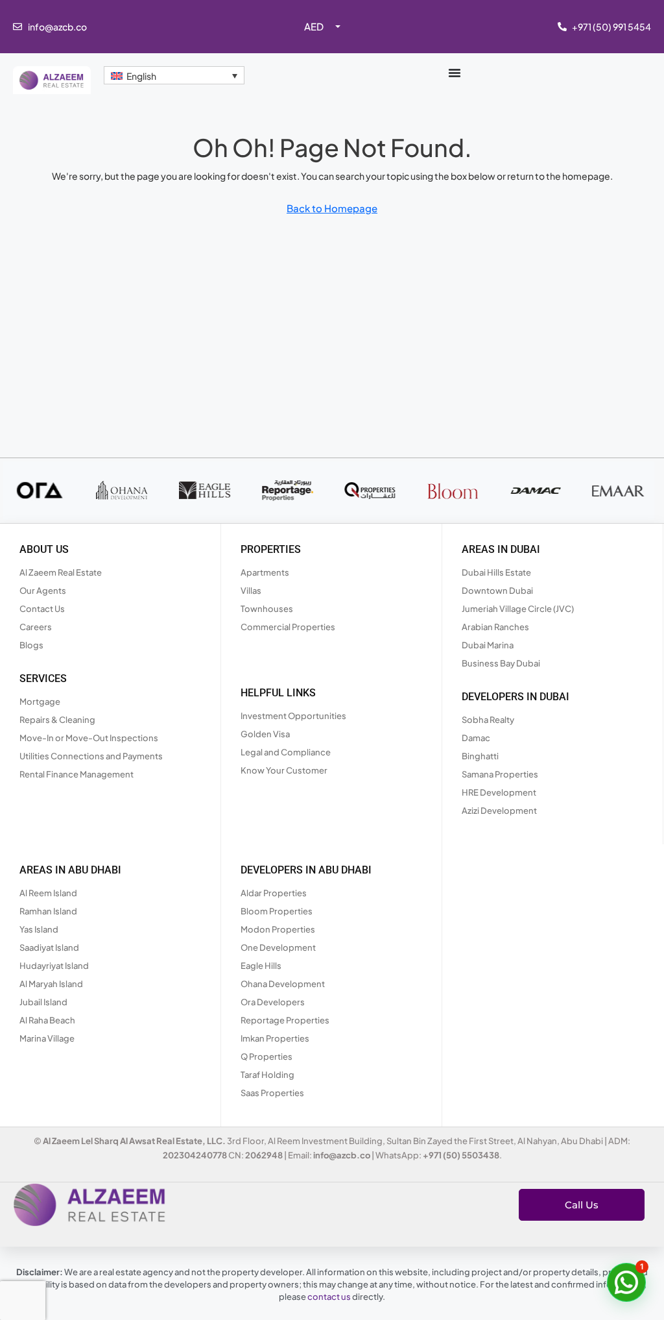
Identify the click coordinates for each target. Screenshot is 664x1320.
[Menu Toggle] (454, 72)
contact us (329, 1296)
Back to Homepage (332, 208)
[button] (626, 1282)
